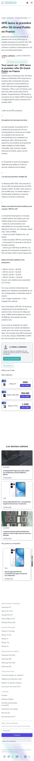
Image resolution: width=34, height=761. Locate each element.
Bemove (15, 751)
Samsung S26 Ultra (8, 655)
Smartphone (10, 18)
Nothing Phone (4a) (8, 622)
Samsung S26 (6, 659)
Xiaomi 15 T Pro (7, 611)
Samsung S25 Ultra (8, 663)
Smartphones (7, 366)
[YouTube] (17, 756)
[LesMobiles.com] (9, 2)
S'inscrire (17, 735)
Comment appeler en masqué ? (13, 675)
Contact (4, 695)
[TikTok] (13, 756)
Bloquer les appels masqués (11, 683)
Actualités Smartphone (21, 18)
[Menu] (31, 3)
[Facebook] (8, 756)
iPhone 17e (5, 642)
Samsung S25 (6, 666)
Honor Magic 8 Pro (8, 619)
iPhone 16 (5, 646)
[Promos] (27, 3)
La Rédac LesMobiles (8, 55)
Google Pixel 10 (7, 615)
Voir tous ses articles (12, 359)
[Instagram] (25, 756)
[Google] (4, 756)
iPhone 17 (5, 639)
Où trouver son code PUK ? (11, 687)
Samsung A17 (6, 607)
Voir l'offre (25, 385)
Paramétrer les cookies (10, 709)
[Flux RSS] (29, 756)
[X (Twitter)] (21, 756)
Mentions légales (7, 699)
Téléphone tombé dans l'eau (12, 679)
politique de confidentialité (9, 741)
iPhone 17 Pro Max (8, 631)
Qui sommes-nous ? (9, 717)
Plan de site (6, 713)
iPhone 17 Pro (6, 635)
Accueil (3, 18)
